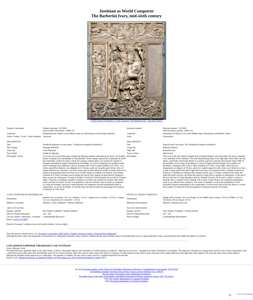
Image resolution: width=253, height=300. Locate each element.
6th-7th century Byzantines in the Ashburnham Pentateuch (126, 274)
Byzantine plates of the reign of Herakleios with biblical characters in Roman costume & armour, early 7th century (126, 276)
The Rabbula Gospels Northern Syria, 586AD (126, 272)
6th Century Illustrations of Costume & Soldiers (129, 279)
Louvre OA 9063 (20, 219)
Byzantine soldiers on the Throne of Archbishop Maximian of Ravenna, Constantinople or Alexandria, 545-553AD (130, 269)
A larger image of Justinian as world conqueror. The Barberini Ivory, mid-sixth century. (126, 121)
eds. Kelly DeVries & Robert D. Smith (59, 258)
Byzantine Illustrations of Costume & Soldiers (129, 281)
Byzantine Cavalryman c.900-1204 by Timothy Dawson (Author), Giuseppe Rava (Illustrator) (77, 233)
